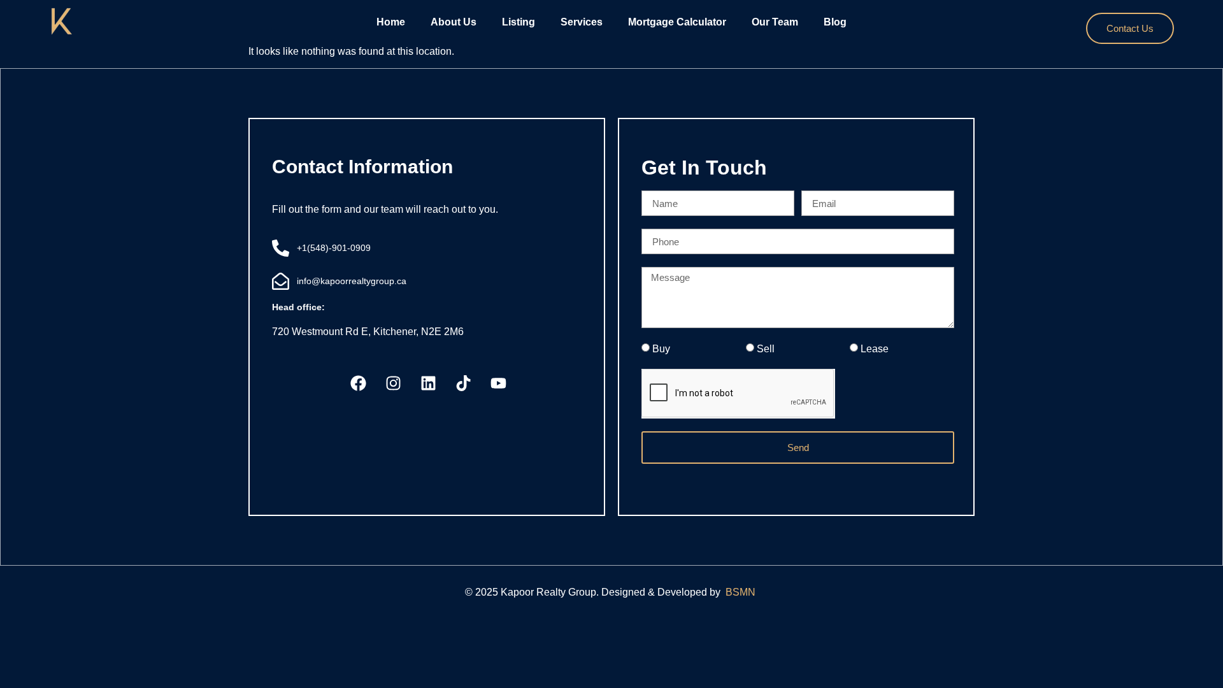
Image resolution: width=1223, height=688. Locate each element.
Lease (875, 348)
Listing (518, 22)
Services (582, 22)
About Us (453, 22)
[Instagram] (394, 383)
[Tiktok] (464, 383)
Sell (766, 348)
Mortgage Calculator (677, 22)
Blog (835, 22)
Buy (661, 348)
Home (390, 22)
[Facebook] (359, 383)
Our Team (775, 22)
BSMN (742, 592)
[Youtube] (499, 383)
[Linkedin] (429, 383)
